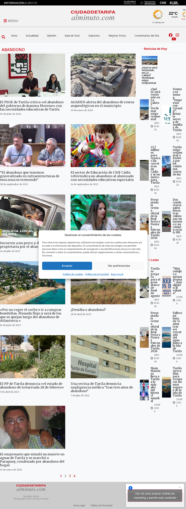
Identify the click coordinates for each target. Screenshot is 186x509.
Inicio (14, 35)
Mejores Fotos (117, 35)
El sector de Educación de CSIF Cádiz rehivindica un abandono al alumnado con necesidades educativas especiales (102, 176)
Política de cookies (73, 274)
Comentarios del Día (147, 35)
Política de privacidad (97, 274)
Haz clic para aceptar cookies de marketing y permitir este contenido (155, 495)
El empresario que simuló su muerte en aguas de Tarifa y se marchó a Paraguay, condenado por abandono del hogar (32, 459)
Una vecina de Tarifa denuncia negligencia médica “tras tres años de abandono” (102, 387)
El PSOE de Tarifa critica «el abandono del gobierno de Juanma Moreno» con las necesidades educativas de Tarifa (32, 105)
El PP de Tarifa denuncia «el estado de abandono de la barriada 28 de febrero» (32, 385)
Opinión (51, 35)
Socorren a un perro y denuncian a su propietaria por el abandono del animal (32, 245)
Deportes (94, 35)
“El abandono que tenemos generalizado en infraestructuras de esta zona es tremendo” (29, 176)
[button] (3, 37)
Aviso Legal (117, 274)
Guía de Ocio (72, 35)
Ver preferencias (119, 265)
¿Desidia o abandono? (88, 310)
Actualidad (32, 35)
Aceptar (67, 265)
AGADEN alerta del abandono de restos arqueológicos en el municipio (102, 104)
